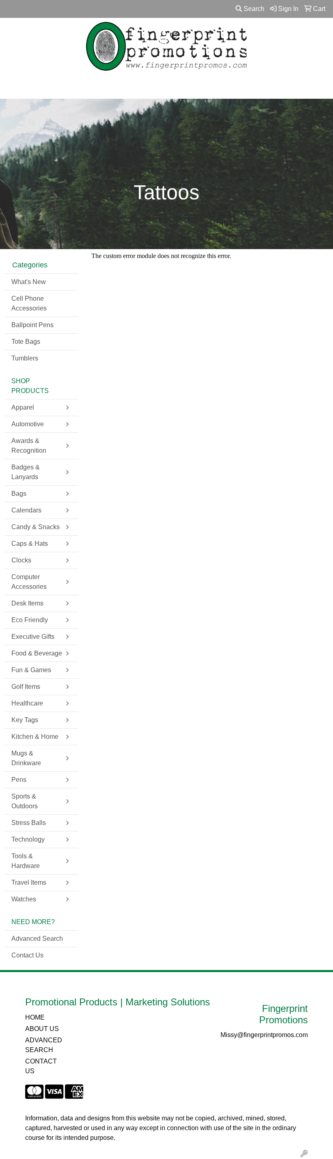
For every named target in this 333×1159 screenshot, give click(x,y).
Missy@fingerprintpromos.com (264, 1034)
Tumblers (24, 358)
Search (253, 8)
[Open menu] (317, 87)
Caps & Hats (29, 543)
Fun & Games (31, 669)
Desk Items (27, 603)
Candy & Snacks (35, 526)
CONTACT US (41, 1066)
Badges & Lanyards (25, 472)
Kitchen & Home (34, 736)
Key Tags (24, 719)
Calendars (26, 510)
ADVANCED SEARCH (43, 1045)
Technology (28, 839)
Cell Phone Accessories (29, 303)
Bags (18, 493)
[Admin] (304, 1153)
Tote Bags (25, 341)
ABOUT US (42, 1028)
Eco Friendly (29, 619)
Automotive (27, 424)
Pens (18, 779)
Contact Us (27, 955)
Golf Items (25, 686)
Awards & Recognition (28, 445)
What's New (28, 281)
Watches (23, 899)
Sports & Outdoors (24, 801)
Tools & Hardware (25, 861)
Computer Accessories (29, 581)
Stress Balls (28, 822)
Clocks (21, 560)
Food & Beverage (36, 653)
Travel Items (28, 882)
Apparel (22, 407)
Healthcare (27, 703)
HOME (35, 1017)
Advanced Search (37, 938)
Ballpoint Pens (32, 324)
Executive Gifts (32, 636)
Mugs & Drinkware (26, 758)
